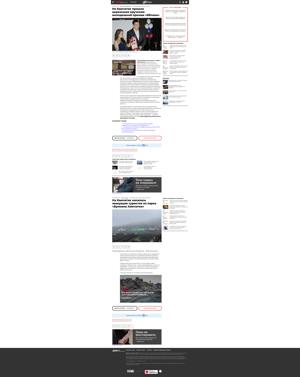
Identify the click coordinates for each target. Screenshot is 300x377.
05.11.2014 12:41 (115, 6)
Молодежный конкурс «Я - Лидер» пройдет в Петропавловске (150, 167)
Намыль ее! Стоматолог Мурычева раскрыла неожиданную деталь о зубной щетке (178, 222)
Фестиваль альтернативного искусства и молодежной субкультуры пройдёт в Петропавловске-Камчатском (122, 168)
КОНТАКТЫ (149, 350)
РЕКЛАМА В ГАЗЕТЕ (141, 350)
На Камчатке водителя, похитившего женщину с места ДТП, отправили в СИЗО (175, 12)
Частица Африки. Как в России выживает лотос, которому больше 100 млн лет (178, 217)
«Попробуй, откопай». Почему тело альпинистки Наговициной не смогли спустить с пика (178, 227)
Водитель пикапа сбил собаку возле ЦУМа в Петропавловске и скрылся (175, 30)
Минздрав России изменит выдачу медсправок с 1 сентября (175, 36)
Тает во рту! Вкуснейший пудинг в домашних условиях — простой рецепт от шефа (178, 52)
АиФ (137, 51)
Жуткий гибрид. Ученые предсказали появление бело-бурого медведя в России (179, 72)
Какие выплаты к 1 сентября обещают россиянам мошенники (178, 81)
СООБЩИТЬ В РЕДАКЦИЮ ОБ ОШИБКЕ (161, 350)
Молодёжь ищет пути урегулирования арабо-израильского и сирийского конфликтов (137, 124)
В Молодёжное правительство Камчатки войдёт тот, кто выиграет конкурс (151, 162)
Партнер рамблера (139, 371)
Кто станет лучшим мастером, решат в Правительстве (126, 172)
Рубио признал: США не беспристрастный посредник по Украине (177, 86)
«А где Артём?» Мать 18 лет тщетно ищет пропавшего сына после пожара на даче (178, 62)
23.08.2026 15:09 (116, 197)
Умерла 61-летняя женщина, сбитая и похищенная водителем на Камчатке (175, 24)
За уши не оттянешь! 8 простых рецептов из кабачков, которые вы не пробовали (179, 207)
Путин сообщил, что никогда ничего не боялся (178, 91)
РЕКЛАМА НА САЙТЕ (130, 350)
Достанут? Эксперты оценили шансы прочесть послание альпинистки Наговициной (179, 67)
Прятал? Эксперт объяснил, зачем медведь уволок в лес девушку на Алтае (178, 46)
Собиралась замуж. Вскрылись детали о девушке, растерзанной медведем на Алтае (178, 212)
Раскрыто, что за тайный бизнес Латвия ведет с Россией (177, 102)
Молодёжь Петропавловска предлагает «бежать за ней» (126, 162)
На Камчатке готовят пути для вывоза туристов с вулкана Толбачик (137, 294)
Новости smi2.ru (117, 193)
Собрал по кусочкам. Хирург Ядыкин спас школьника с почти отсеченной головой (179, 202)
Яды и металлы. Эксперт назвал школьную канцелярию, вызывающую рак (177, 57)
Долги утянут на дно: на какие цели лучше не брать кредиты (177, 96)
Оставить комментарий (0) (150, 138)
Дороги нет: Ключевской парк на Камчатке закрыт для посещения (175, 18)
